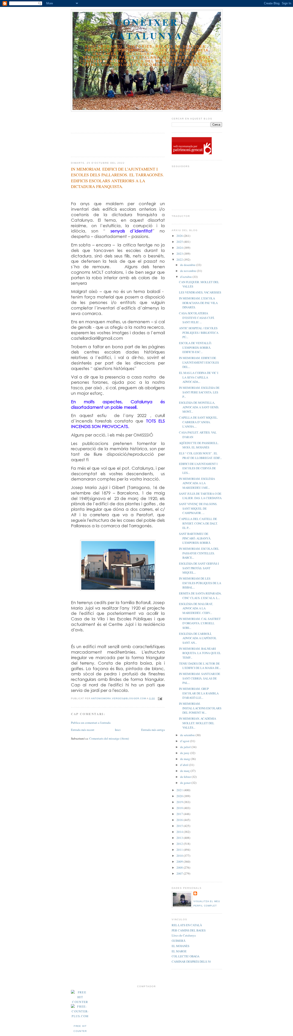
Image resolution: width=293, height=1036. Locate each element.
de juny (185, 753)
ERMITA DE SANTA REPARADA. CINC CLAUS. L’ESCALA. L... (200, 595)
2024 (180, 248)
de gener (185, 783)
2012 (180, 844)
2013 (180, 838)
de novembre (188, 271)
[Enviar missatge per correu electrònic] (160, 698)
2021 (180, 790)
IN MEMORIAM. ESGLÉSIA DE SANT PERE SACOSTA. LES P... (199, 392)
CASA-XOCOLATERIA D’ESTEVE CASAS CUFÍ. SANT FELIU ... (196, 317)
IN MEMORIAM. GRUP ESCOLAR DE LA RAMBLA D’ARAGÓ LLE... (199, 693)
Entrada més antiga (153, 730)
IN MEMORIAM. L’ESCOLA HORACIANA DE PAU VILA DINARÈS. (198, 302)
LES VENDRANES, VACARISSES (200, 292)
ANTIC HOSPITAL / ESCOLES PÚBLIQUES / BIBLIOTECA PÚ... (198, 332)
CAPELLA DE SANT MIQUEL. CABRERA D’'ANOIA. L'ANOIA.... (198, 421)
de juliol (185, 747)
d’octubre (186, 277)
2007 (180, 873)
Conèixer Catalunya (147, 28)
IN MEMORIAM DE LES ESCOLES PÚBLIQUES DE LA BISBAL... (200, 582)
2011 (180, 850)
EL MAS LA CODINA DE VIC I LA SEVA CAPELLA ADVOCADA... (198, 377)
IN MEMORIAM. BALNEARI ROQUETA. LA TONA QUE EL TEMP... (200, 653)
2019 (180, 802)
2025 (180, 242)
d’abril (184, 765)
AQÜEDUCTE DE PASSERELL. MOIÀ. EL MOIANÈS (199, 445)
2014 (180, 832)
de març (185, 771)
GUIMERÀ (178, 941)
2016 (180, 820)
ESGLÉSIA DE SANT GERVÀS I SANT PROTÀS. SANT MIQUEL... (199, 568)
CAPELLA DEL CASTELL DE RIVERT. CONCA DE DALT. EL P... (198, 523)
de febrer (186, 777)
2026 (180, 236)
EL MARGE (179, 951)
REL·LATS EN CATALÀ (187, 925)
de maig (185, 759)
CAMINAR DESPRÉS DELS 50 (191, 961)
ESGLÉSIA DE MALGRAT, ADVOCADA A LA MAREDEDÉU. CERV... (196, 608)
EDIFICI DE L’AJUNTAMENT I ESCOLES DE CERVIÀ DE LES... (198, 468)
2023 (180, 253)
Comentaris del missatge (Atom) (109, 738)
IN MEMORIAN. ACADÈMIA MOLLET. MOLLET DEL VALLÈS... (197, 722)
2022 (180, 259)
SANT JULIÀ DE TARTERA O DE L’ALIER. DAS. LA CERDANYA (200, 496)
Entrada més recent (82, 730)
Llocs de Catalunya (184, 935)
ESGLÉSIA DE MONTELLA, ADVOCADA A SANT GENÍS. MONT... (199, 407)
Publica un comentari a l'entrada (91, 723)
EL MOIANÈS (180, 946)
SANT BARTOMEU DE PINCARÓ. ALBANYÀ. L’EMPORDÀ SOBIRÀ (195, 538)
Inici (118, 730)
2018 (180, 808)
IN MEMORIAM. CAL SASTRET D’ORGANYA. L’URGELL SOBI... (200, 623)
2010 (180, 856)
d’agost (185, 741)
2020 (180, 796)
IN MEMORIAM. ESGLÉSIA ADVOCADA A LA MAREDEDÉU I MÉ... (197, 483)
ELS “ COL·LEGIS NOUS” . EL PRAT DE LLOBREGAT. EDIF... (200, 455)
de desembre (188, 265)
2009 (180, 861)
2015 (180, 826)
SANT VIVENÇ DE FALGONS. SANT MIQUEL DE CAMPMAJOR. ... (198, 508)
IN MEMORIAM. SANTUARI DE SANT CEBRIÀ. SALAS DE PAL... (199, 678)
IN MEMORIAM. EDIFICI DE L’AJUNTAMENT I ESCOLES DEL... (199, 362)
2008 (180, 867)
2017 (180, 814)
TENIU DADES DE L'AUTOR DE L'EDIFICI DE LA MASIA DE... (200, 665)
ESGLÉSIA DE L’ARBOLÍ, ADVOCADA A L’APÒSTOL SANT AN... (198, 638)
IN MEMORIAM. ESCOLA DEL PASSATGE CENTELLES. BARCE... (199, 553)
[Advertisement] (98, 120)
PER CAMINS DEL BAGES (189, 930)
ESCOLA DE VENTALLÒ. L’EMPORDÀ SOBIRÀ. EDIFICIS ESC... (195, 347)
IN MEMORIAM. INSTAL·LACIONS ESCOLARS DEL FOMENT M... (200, 708)
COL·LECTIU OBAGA (185, 956)
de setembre (187, 735)
